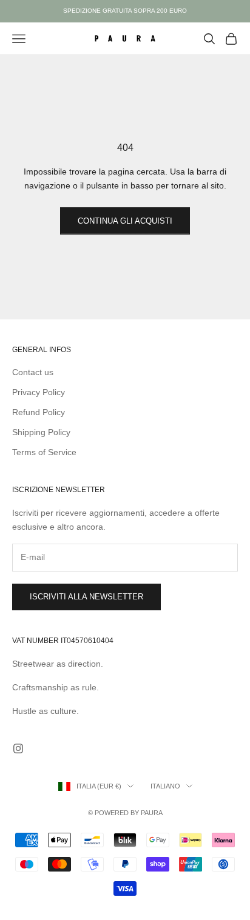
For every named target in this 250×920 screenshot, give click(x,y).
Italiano (165, 786)
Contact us (32, 372)
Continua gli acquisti (125, 220)
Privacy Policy (38, 392)
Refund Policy (38, 412)
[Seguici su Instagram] (18, 748)
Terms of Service (44, 452)
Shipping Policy (41, 432)
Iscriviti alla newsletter (86, 596)
